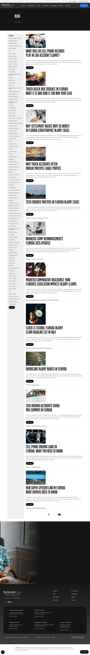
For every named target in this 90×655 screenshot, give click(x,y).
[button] (3, 652)
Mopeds (11, 172)
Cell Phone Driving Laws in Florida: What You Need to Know (44, 449)
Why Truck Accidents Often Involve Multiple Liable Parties (43, 166)
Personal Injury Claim (14, 218)
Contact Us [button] (84, 652)
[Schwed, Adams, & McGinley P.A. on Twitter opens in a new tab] (7, 602)
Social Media (12, 263)
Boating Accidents (13, 63)
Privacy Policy (47, 637)
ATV (10, 51)
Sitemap (53, 637)
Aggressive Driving (13, 40)
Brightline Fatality (13, 66)
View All (12, 307)
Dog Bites (11, 105)
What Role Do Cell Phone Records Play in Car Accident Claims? (45, 53)
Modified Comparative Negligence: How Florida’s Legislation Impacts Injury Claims (51, 282)
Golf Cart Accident (13, 125)
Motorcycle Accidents (14, 182)
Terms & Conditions (39, 637)
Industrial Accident (13, 146)
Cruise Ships (12, 82)
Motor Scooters (12, 177)
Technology (11, 270)
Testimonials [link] (45, 5)
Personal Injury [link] (31, 5)
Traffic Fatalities (13, 280)
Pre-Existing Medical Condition (14, 229)
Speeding (11, 265)
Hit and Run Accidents (14, 136)
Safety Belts (12, 239)
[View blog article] (36, 41)
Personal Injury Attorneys (15, 215)
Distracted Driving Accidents (13, 102)
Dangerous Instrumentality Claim (15, 88)
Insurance (11, 148)
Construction (12, 80)
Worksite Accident (13, 301)
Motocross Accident (14, 174)
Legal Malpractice (13, 156)
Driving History (12, 110)
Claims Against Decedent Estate (15, 75)
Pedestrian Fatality (13, 210)
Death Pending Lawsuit (14, 91)
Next (59, 514)
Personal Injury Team (14, 223)
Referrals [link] (61, 5)
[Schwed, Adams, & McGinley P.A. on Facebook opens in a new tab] (4, 602)
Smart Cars (11, 260)
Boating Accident (13, 61)
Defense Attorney (13, 94)
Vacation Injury (12, 293)
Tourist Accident (13, 278)
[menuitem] (24, 5)
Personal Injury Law (13, 220)
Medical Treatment (13, 164)
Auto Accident (12, 53)
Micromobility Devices (14, 166)
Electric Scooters (13, 120)
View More (29, 67)
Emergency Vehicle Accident (16, 123)
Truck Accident (12, 288)
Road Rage (11, 234)
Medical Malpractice (14, 161)
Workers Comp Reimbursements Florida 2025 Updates (44, 241)
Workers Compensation (14, 298)
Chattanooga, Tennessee (41, 622)
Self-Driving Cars (13, 247)
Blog (20, 22)
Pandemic (11, 200)
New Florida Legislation (14, 190)
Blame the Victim (13, 58)
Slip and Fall (11, 257)
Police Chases (12, 226)
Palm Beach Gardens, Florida (16, 610)
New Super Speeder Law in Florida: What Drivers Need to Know (46, 490)
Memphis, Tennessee (14, 622)
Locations (73, 1)
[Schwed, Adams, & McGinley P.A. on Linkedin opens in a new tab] (12, 602)
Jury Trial (11, 154)
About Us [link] (23, 5)
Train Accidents (12, 286)
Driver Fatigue (12, 107)
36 (54, 514)
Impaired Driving (13, 143)
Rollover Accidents (13, 237)
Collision (11, 77)
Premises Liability (13, 232)
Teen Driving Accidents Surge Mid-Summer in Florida (43, 408)
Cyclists (11, 85)
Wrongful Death (12, 304)
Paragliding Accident (14, 202)
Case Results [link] (54, 5)
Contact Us (84, 5)
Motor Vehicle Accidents (15, 179)
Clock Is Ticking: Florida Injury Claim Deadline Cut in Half (44, 330)
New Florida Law (13, 187)
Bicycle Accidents (13, 56)
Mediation (11, 159)
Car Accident (12, 71)
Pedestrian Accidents (14, 208)
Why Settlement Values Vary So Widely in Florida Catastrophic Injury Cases (48, 128)
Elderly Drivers (12, 115)
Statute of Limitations (14, 268)
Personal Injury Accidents (15, 213)
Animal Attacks (12, 48)
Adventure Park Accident (15, 38)
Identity (11, 141)
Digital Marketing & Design (79, 637)
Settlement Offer (13, 252)
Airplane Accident (13, 43)
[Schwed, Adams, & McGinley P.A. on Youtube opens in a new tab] (9, 602)
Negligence (11, 184)
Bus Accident (12, 69)
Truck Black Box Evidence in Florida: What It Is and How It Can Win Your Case (49, 91)
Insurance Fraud (12, 151)
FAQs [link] (38, 5)
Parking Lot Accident (14, 205)
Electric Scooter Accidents (15, 118)
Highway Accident (13, 133)
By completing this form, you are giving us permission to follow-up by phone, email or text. (71, 561)
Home (16, 22)
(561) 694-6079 (24, 650)
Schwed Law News (13, 245)
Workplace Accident (13, 296)
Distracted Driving (13, 99)
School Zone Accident (14, 242)
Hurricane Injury (12, 138)
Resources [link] (67, 5)
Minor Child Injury (13, 169)
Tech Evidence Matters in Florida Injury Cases (52, 202)
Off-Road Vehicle (13, 195)
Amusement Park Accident (15, 45)
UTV (10, 291)
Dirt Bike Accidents (13, 96)
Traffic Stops (12, 283)
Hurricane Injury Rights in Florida (46, 369)
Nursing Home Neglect (14, 192)
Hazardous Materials (14, 128)
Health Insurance (13, 130)
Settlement (11, 250)
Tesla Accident (12, 275)
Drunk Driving (12, 112)
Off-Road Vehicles (13, 197)
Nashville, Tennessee (65, 622)
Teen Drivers (12, 273)
